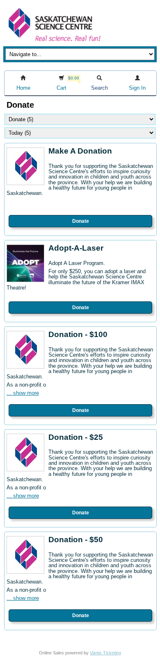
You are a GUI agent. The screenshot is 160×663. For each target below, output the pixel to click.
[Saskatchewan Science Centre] (53, 41)
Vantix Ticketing (105, 652)
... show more (23, 393)
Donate (80, 221)
